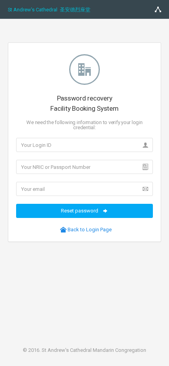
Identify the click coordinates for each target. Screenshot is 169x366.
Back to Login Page (89, 229)
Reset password (80, 211)
